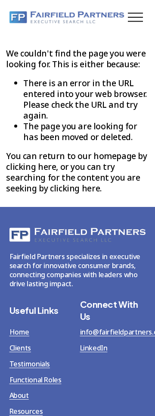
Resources (26, 411)
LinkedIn (94, 348)
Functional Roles (35, 380)
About (19, 395)
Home (19, 332)
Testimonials (29, 364)
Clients (20, 348)
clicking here (31, 166)
